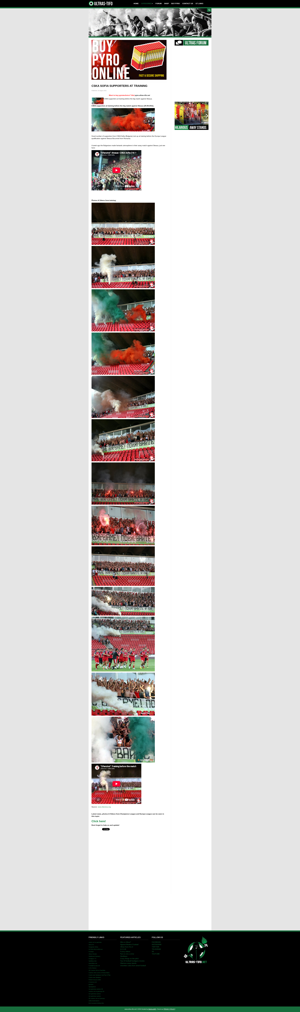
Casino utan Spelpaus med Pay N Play (100, 975)
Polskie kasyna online (95, 979)
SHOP (166, 3)
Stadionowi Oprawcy (94, 956)
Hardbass (123, 956)
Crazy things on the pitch (129, 958)
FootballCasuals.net (94, 965)
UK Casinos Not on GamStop (97, 970)
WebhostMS (152, 1009)
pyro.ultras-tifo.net (142, 95)
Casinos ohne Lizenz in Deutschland (99, 972)
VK (153, 951)
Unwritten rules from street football (133, 965)
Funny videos (125, 951)
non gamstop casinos (95, 993)
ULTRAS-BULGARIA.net (96, 949)
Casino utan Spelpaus (95, 977)
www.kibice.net (93, 963)
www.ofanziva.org (104, 807)
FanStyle (91, 951)
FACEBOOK (156, 942)
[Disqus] (129, 860)
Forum (159, 3)
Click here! (99, 821)
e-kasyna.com (93, 982)
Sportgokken (92, 986)
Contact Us (187, 3)
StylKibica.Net (92, 961)
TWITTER (155, 947)
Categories (146, 3)
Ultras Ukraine (93, 954)
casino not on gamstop (95, 942)
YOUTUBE (156, 954)
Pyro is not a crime (127, 954)
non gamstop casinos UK (96, 989)
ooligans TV (92, 958)
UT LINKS (199, 3)
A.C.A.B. (123, 949)
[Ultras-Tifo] (101, 3)
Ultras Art (91, 944)
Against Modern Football (129, 944)
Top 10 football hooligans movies (132, 961)
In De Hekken (92, 968)
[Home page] (195, 950)
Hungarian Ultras (93, 947)
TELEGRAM (156, 949)
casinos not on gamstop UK (96, 991)
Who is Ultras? (125, 942)
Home (136, 3)
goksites (91, 984)
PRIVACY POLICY (169, 1009)
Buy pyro (175, 3)
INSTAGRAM (156, 944)
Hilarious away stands (128, 963)
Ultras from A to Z (126, 947)
